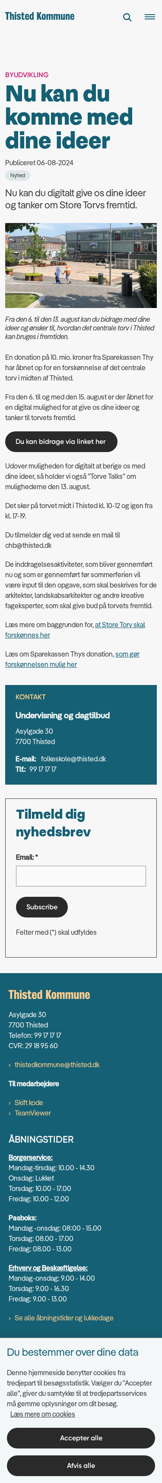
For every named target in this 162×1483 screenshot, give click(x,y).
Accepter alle (81, 1438)
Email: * (27, 857)
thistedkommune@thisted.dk (57, 1064)
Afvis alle (81, 1465)
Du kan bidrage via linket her (61, 441)
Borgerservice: (31, 1157)
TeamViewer (33, 1113)
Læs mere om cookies (42, 1414)
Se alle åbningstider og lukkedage (64, 1317)
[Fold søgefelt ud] (127, 17)
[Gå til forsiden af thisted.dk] (37, 17)
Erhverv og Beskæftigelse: (48, 1267)
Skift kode (29, 1102)
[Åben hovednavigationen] (153, 17)
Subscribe (41, 907)
